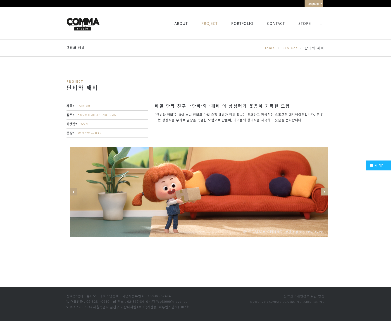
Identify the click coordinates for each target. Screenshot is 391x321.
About (181, 23)
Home (269, 48)
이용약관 (287, 296)
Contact (276, 23)
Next (324, 191)
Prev (73, 191)
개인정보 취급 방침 (310, 296)
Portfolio (242, 23)
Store (304, 23)
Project (209, 23)
